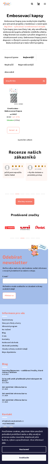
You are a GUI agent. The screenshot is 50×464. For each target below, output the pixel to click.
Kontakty (6, 339)
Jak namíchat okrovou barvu (14, 393)
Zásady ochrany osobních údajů (14, 349)
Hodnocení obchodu (10, 342)
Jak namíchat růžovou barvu (14, 387)
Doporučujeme (11, 57)
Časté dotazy (7, 320)
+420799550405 (8, 423)
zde (3, 442)
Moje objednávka (9, 352)
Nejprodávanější (26, 64)
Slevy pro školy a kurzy (11, 323)
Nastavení (24, 449)
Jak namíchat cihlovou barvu (14, 400)
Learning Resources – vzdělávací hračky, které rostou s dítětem (22, 371)
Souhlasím (24, 457)
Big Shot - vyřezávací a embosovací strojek (24, 26)
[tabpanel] (9, 227)
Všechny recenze (25, 201)
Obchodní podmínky (10, 345)
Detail (11, 130)
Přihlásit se (9, 295)
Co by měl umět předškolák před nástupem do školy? (22, 379)
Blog (4, 333)
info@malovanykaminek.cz (13, 421)
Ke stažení (6, 329)
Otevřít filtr (11, 81)
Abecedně (9, 72)
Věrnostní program (9, 326)
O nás (4, 336)
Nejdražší (9, 64)
